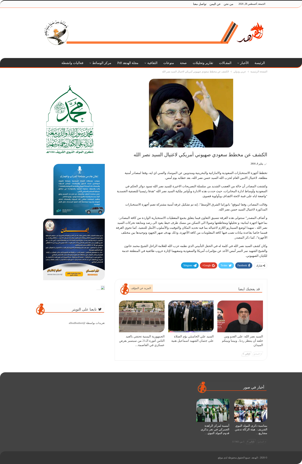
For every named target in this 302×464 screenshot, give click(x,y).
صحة (183, 63)
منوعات (168, 63)
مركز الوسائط (101, 63)
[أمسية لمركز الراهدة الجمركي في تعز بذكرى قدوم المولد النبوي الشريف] (212, 410)
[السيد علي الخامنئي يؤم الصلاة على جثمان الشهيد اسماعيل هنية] (191, 316)
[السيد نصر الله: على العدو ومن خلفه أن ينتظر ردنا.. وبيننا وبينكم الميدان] (240, 316)
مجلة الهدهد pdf (127, 63)
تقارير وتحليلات (203, 63)
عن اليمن (215, 4)
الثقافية (152, 63)
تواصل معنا (199, 4)
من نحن (228, 4)
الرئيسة (260, 63)
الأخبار (244, 63)
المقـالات (225, 63)
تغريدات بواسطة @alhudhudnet (87, 323)
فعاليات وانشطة (72, 63)
